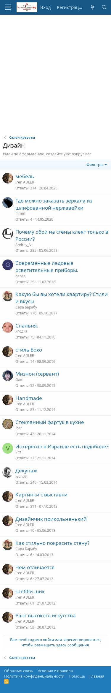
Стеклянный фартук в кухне (49, 422)
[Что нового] (92, 7)
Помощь (77, 676)
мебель (24, 176)
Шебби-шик (30, 591)
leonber (21, 476)
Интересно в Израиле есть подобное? (61, 446)
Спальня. (26, 325)
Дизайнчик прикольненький (51, 518)
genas (20, 276)
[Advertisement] (55, 73)
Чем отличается (35, 567)
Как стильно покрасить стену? (52, 542)
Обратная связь (18, 670)
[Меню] (8, 7)
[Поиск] (104, 7)
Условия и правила (55, 670)
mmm (20, 213)
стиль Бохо (28, 349)
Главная (96, 676)
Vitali (19, 452)
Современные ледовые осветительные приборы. (46, 266)
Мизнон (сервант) (37, 373)
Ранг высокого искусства (45, 615)
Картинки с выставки (41, 494)
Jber (18, 428)
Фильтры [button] (94, 164)
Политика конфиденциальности (34, 676)
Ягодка (21, 331)
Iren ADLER (24, 182)
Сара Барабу (26, 307)
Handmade (28, 398)
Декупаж (26, 470)
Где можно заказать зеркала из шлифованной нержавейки (53, 204)
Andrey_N (23, 244)
